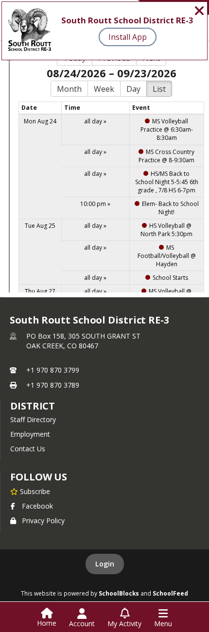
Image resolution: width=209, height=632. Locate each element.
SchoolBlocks (119, 593)
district (32, 405)
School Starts (170, 277)
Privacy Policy (43, 520)
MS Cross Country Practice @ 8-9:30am (166, 156)
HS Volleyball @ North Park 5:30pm (166, 230)
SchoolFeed (170, 593)
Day (133, 89)
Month (69, 89)
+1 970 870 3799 (52, 370)
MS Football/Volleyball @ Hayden (167, 255)
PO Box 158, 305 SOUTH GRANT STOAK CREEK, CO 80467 (83, 340)
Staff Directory (33, 419)
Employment (30, 434)
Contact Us (27, 448)
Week (104, 89)
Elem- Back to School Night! (170, 208)
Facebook (37, 506)
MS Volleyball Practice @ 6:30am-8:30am (166, 129)
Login (104, 563)
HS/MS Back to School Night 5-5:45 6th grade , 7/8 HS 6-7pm (166, 182)
